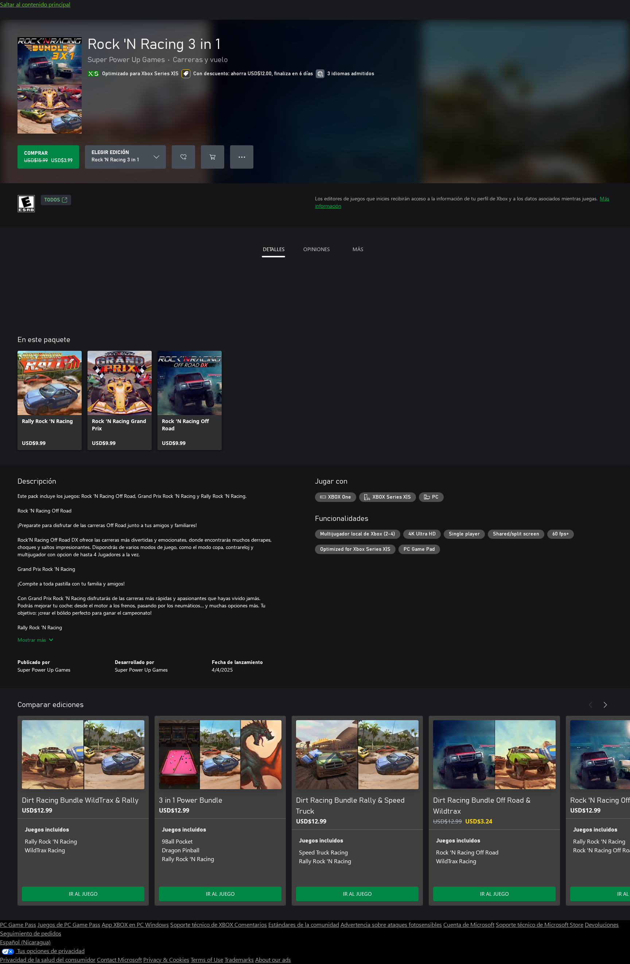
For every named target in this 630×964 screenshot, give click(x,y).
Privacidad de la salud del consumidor (48, 959)
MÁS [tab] (358, 249)
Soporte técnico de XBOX (202, 924)
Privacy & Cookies (166, 959)
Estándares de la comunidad (303, 924)
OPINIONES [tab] (316, 249)
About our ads (273, 959)
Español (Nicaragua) (25, 942)
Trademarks (239, 959)
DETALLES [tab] (273, 249)
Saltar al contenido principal (35, 4)
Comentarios (250, 924)
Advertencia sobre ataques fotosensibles (391, 924)
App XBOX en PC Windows (135, 924)
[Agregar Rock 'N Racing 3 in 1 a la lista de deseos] (183, 157)
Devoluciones (602, 924)
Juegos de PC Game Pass (69, 924)
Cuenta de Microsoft (468, 924)
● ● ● (241, 157)
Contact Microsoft (119, 959)
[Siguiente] (605, 705)
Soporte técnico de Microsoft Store (539, 924)
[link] (50, 400)
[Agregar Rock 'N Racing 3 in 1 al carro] (212, 157)
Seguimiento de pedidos (30, 933)
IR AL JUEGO (83, 893)
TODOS (52, 200)
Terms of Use (207, 959)
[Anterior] (590, 705)
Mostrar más (32, 639)
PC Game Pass (18, 924)
